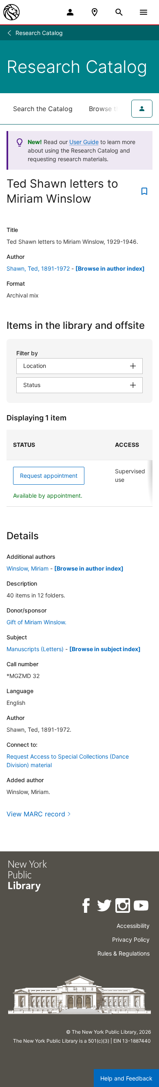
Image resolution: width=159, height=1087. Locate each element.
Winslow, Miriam (28, 568)
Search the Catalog (43, 109)
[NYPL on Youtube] (142, 907)
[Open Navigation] (143, 12)
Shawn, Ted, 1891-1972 (38, 268)
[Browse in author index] (110, 268)
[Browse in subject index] (105, 648)
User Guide (84, 141)
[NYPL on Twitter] (105, 907)
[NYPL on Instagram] (123, 907)
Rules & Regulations (123, 953)
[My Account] (70, 12)
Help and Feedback (126, 1078)
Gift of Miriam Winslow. (36, 622)
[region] (79, 468)
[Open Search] (119, 12)
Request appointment (48, 475)
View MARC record (36, 814)
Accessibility (133, 925)
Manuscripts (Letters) (35, 648)
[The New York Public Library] (11, 12)
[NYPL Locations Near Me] (94, 12)
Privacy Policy (131, 939)
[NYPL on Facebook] (87, 907)
